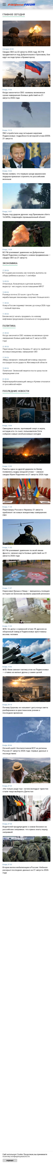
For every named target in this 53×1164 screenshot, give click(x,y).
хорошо (9, 1160)
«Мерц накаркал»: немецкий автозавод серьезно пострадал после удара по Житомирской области (25, 360)
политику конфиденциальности (16, 1156)
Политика (9, 325)
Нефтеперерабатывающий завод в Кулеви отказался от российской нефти (26, 381)
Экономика (10, 263)
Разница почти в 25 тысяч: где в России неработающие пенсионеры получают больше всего (26, 295)
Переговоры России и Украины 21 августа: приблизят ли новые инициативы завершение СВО (26, 349)
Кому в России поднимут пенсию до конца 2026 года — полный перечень (26, 305)
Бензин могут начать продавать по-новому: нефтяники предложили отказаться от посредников (26, 316)
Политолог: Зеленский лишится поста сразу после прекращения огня (25, 371)
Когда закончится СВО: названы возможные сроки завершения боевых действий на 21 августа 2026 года (25, 337)
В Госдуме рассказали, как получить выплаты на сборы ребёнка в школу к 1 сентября (24, 273)
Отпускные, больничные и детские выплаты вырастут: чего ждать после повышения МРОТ (23, 284)
